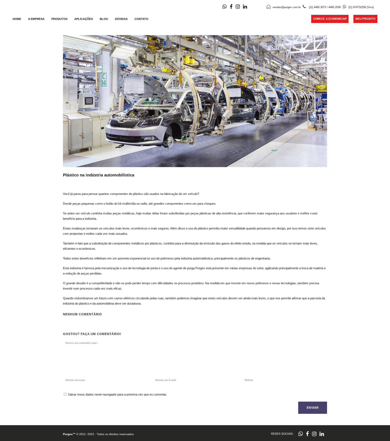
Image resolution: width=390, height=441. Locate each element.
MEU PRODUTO (365, 18)
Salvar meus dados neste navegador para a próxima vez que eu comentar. (117, 394)
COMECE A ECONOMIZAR (330, 18)
